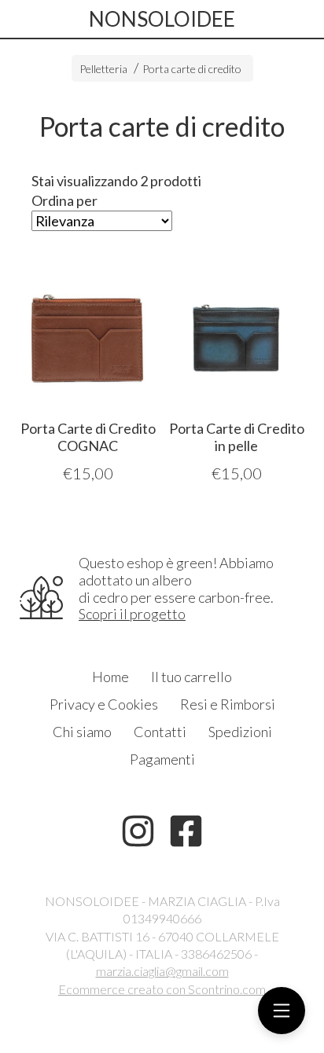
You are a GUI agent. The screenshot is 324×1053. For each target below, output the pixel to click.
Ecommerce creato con (162, 988)
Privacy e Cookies (104, 704)
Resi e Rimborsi (227, 704)
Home (110, 676)
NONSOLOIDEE (162, 18)
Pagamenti (162, 759)
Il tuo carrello (191, 676)
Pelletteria (103, 68)
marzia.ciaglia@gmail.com (162, 970)
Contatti (160, 731)
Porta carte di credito (191, 68)
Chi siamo (82, 731)
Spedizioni (240, 731)
